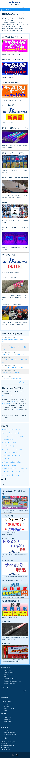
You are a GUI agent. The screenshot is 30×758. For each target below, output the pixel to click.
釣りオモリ (6, 706)
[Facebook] (13, 755)
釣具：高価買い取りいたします (12, 580)
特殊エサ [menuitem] (4, 433)
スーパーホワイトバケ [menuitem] (8, 449)
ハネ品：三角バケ (8, 717)
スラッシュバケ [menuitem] (6, 452)
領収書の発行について (9, 678)
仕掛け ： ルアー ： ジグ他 (13, 153)
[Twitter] (17, 755)
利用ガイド (17, 410)
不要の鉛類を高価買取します (11, 601)
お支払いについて (8, 676)
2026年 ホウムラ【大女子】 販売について (13, 354)
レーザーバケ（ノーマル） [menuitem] (9, 442)
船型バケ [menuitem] (15, 452)
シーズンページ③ (7, 516)
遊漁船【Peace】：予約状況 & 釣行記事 (15, 178)
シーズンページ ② (8, 538)
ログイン (14, 401)
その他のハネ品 (7, 719)
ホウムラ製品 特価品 (9, 255)
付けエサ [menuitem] (11, 430)
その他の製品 (6, 643)
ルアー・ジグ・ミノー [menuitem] (8, 472)
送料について (7, 674)
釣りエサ (6, 705)
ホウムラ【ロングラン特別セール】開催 (12, 367)
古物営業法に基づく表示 (9, 683)
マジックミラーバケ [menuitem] (7, 455)
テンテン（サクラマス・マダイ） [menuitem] (11, 459)
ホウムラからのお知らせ (9, 732)
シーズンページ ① (8, 560)
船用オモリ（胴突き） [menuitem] (16, 462)
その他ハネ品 (6, 621)
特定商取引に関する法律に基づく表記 (12, 681)
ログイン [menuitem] (25, 691)
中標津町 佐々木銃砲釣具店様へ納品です (13, 378)
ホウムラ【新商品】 (8, 105)
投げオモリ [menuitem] (5, 462)
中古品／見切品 (7, 721)
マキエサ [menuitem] (18, 430)
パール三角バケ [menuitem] (20, 449)
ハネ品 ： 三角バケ (9, 277)
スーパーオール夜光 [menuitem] (7, 439)
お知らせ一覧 (22, 382)
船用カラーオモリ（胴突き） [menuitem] (9, 465)
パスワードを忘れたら (9, 672)
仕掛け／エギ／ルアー (9, 708)
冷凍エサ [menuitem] (4, 430)
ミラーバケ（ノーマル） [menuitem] (16, 436)
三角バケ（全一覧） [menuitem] (14, 433)
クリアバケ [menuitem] (5, 436)
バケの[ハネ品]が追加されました (10, 372)
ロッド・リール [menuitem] (20, 472)
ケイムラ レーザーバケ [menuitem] (8, 446)
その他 (5, 710)
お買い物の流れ (7, 671)
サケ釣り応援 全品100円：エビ (12, 82)
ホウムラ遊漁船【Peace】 (10, 734)
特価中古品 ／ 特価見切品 (11, 304)
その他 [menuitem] (17, 475)
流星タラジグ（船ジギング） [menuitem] (9, 468)
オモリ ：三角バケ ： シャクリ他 (15, 128)
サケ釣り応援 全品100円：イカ (12, 37)
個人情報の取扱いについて (10, 680)
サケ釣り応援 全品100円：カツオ (12, 60)
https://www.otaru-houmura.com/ (10, 396)
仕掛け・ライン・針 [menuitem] (7, 475)
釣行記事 (4, 202)
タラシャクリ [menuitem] (23, 468)
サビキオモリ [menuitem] (18, 455)
